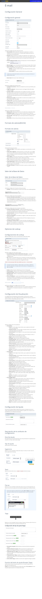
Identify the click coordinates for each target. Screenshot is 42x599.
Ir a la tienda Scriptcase (35, 1)
